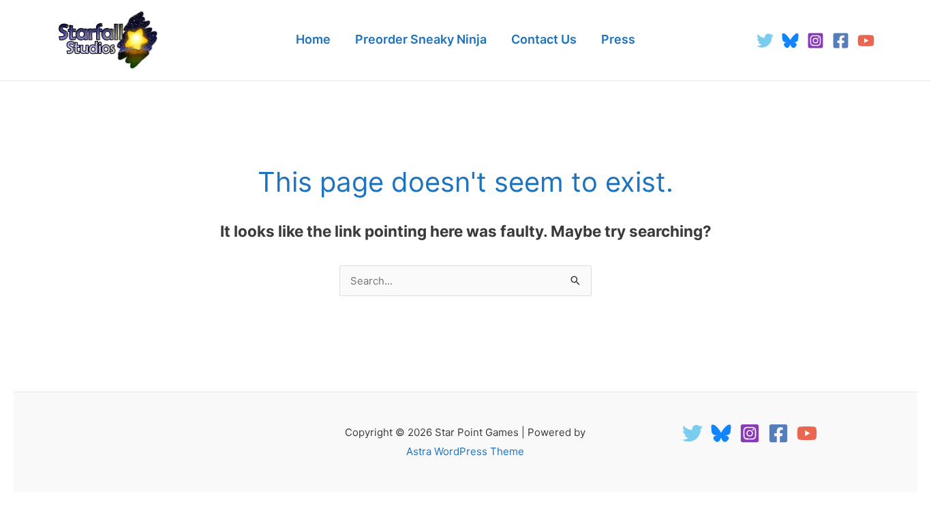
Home (313, 39)
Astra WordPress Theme (465, 451)
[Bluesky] (790, 40)
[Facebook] (840, 40)
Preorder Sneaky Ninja (421, 39)
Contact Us (544, 39)
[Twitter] (765, 40)
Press (618, 39)
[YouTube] (865, 40)
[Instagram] (815, 40)
